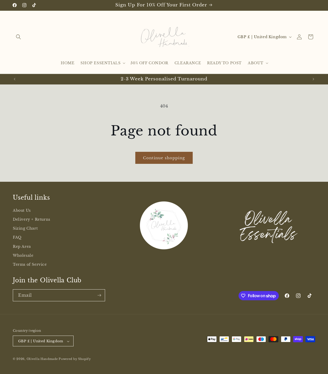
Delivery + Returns (31, 219)
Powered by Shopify (75, 359)
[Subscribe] (99, 295)
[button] (18, 36)
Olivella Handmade (42, 359)
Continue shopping (164, 157)
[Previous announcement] (14, 79)
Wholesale (23, 255)
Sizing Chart (25, 228)
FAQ (17, 237)
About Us (22, 210)
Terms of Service (30, 264)
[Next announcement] (313, 79)
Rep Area (22, 246)
